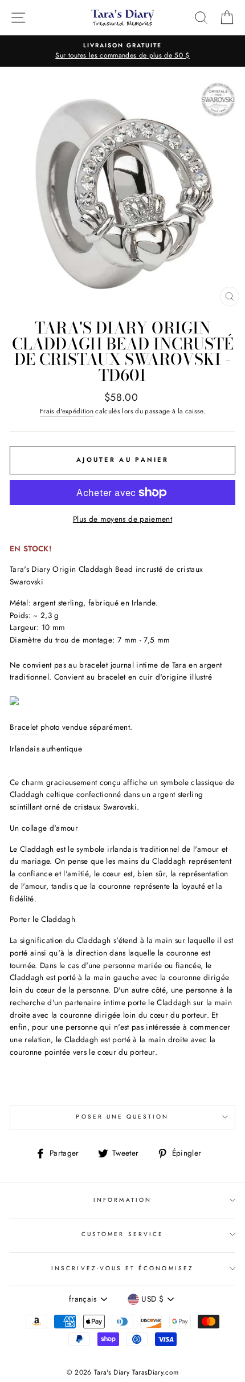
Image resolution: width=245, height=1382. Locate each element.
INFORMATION (122, 1200)
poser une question (122, 1116)
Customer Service (122, 1234)
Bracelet (24, 727)
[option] (122, 51)
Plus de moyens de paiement (122, 519)
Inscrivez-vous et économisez (122, 1268)
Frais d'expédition (66, 411)
